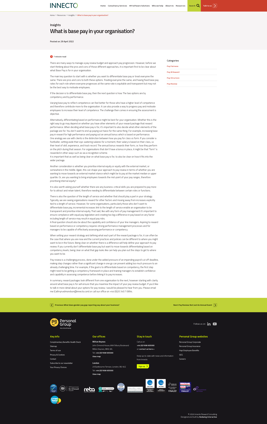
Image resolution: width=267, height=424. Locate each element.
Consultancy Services (117, 5)
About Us (169, 5)
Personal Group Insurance (189, 346)
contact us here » (146, 348)
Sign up (142, 366)
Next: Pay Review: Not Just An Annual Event (192, 305)
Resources (180, 5)
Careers (182, 358)
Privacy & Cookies (57, 354)
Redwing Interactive (208, 416)
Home (103, 5)
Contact (53, 358)
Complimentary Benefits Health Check (65, 342)
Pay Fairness (172, 66)
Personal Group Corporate (190, 342)
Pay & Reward (173, 72)
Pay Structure (173, 77)
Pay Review (172, 83)
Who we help (157, 5)
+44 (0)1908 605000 (104, 352)
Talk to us (207, 5)
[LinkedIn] (209, 324)
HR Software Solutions (139, 5)
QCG (181, 354)
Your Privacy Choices (58, 367)
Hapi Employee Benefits (189, 350)
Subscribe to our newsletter (61, 363)
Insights (71, 15)
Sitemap (53, 346)
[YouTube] (214, 324)
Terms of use (55, 350)
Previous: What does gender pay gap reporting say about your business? (87, 305)
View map (96, 356)
